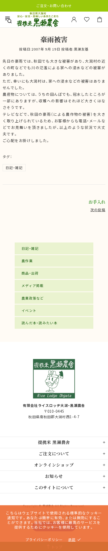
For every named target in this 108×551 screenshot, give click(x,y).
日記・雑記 (14, 167)
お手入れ (97, 202)
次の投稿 (97, 210)
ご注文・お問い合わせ (54, 5)
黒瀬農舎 (38, 19)
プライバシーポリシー (44, 539)
